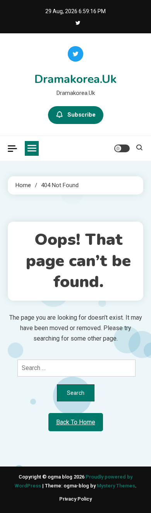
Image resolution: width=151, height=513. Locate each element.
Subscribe (81, 114)
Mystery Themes (116, 486)
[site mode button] (122, 148)
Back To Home (75, 422)
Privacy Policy (75, 499)
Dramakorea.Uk (75, 79)
